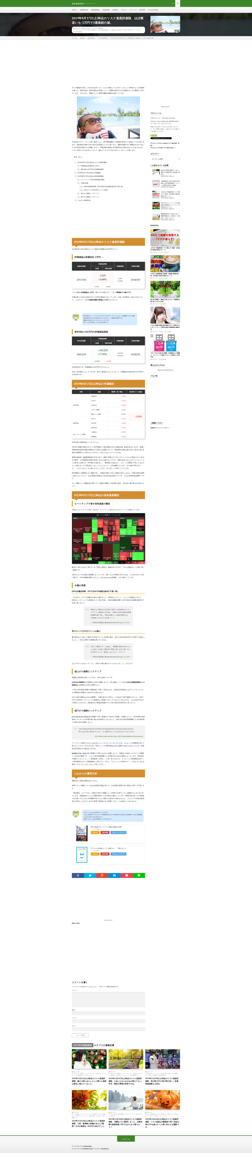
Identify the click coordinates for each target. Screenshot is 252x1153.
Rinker (98, 829)
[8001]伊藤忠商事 (77, 31)
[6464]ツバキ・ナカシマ (134, 30)
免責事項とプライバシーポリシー (160, 428)
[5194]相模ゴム (80, 1075)
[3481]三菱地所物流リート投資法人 (107, 30)
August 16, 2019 (124, 657)
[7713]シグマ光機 (151, 1075)
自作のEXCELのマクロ (119, 510)
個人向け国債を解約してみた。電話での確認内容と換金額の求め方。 (170, 172)
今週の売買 (82, 183)
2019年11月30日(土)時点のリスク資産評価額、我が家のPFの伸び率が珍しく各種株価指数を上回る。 (162, 1081)
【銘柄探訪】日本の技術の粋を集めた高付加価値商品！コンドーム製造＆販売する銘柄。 (170, 183)
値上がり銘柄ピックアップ (88, 193)
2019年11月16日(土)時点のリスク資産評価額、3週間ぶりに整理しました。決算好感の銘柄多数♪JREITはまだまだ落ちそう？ (125, 1123)
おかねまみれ (88, 1146)
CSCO (76, 30)
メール (74, 1018)
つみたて (124, 10)
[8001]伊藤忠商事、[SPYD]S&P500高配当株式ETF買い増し (102, 186)
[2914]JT (113, 1115)
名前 (74, 1010)
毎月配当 (115, 10)
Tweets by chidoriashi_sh (165, 370)
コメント (74, 990)
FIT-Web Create (87, 1148)
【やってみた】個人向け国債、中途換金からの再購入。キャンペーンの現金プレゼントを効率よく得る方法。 (165, 355)
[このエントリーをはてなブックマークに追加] (114, 875)
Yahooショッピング (118, 832)
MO (148, 1114)
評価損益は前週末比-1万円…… (89, 166)
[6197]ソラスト (89, 1075)
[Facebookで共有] (78, 875)
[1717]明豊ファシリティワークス (86, 1073)
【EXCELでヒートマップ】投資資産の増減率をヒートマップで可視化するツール (170, 205)
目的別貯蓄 (106, 10)
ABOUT (74, 10)
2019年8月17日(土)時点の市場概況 (88, 173)
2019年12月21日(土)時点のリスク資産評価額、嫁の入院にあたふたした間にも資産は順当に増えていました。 (89, 1081)
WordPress (105, 1148)
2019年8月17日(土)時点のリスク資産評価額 (91, 162)
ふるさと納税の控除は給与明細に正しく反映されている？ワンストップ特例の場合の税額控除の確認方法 (165, 327)
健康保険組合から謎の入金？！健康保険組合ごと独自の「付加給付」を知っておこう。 (170, 216)
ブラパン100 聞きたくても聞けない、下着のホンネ (108, 848)
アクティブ (133, 10)
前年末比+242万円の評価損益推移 (90, 169)
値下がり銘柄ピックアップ (88, 197)
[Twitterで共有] (90, 875)
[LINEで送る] (139, 875)
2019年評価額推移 (98, 28)
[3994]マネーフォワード (123, 1075)
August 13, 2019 (124, 622)
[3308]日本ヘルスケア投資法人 (158, 1114)
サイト (74, 1026)
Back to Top (126, 1139)
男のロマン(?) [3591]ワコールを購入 (94, 190)
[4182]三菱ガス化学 (165, 1073)
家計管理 (142, 10)
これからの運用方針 (83, 200)
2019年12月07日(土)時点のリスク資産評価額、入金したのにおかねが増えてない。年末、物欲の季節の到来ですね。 (126, 1081)
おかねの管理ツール (165, 252)
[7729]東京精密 (161, 1075)
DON (111, 1114)
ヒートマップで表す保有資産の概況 (90, 179)
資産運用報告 (95, 10)
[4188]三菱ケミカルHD (95, 1115)
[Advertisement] (108, 64)
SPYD (84, 30)
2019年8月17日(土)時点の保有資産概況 (89, 176)
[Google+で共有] (102, 875)
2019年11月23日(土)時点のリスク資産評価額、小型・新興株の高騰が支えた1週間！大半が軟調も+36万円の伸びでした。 (89, 1123)
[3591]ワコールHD (122, 30)
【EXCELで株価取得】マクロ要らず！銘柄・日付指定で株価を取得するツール (170, 194)
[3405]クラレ (170, 1114)
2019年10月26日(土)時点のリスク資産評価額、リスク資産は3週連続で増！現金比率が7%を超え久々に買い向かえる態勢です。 (162, 1123)
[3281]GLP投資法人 (92, 30)
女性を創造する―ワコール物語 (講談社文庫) (106, 827)
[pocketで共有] (127, 875)
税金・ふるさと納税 (165, 331)
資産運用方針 (84, 10)
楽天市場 (105, 832)
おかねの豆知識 (153, 10)
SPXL (80, 30)
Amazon (95, 832)
